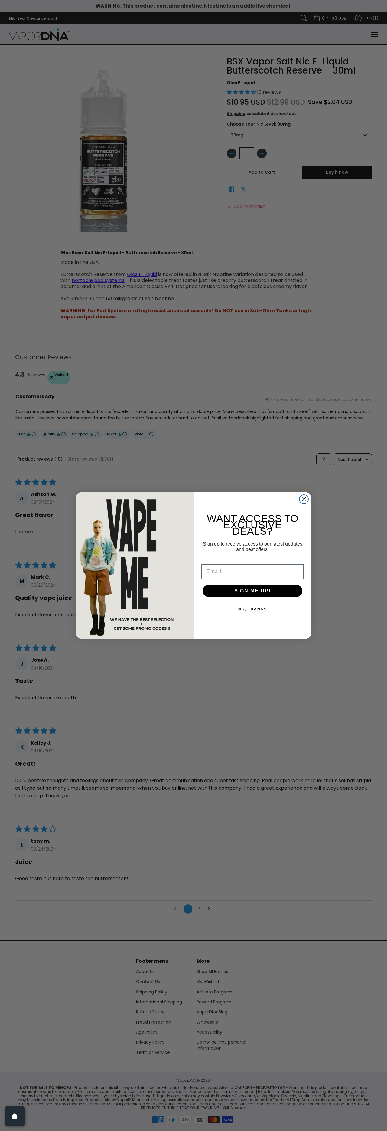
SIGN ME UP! (252, 590)
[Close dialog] (303, 499)
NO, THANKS (252, 609)
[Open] (15, 1116)
